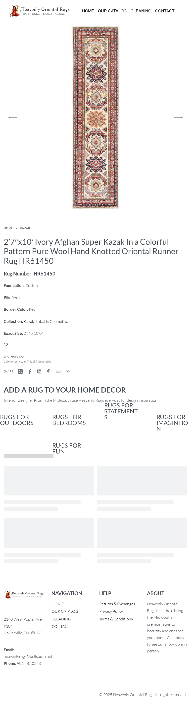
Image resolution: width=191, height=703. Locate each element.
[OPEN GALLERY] (95, 117)
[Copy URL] (67, 371)
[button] (7, 344)
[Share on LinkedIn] (39, 371)
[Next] (178, 117)
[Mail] (58, 371)
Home (8, 228)
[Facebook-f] (10, 683)
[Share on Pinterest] (49, 371)
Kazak (25, 228)
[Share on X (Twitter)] (20, 371)
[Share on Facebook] (30, 371)
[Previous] (13, 117)
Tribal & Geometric (52, 321)
